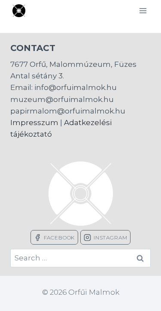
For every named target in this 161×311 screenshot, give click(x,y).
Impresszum (34, 122)
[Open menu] (143, 10)
